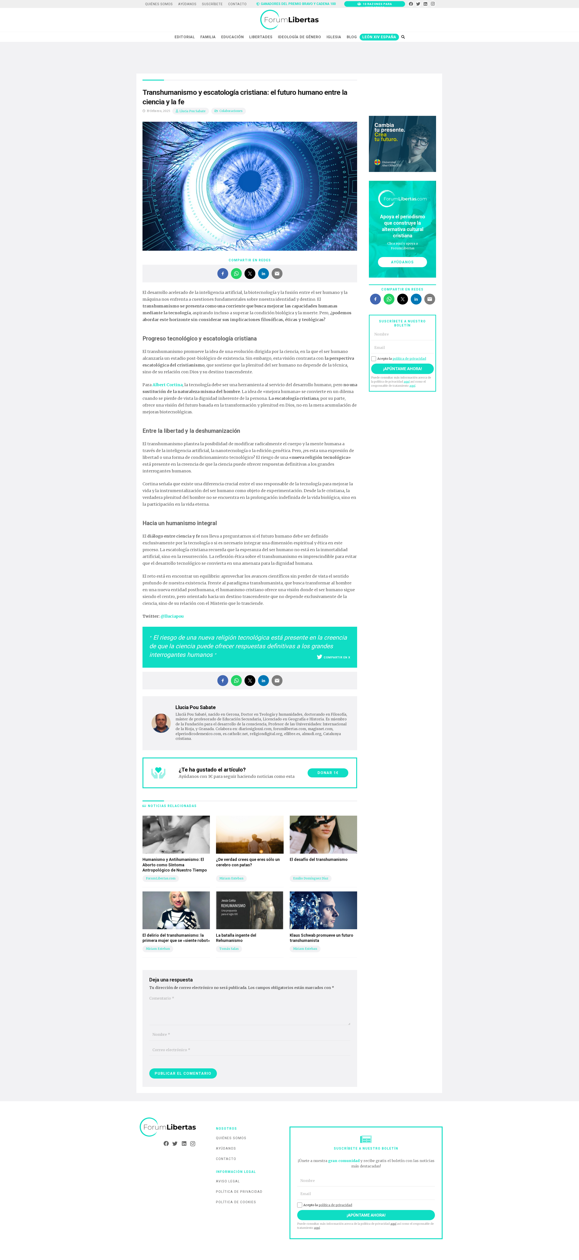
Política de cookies (236, 1202)
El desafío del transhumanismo (319, 859)
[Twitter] (418, 4)
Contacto (226, 1159)
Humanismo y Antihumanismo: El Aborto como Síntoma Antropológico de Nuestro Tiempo (174, 864)
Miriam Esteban (231, 878)
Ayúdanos (226, 1148)
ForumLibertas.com (161, 878)
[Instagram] (433, 4)
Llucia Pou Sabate (192, 111)
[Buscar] (403, 37)
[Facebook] (411, 4)
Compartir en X (337, 657)
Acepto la (401, 359)
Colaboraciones (230, 111)
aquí (407, 381)
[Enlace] (289, 20)
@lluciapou (172, 616)
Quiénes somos (231, 1138)
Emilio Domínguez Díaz (310, 878)
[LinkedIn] (425, 4)
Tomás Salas (229, 949)
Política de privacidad (239, 1191)
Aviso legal (228, 1181)
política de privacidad (409, 359)
